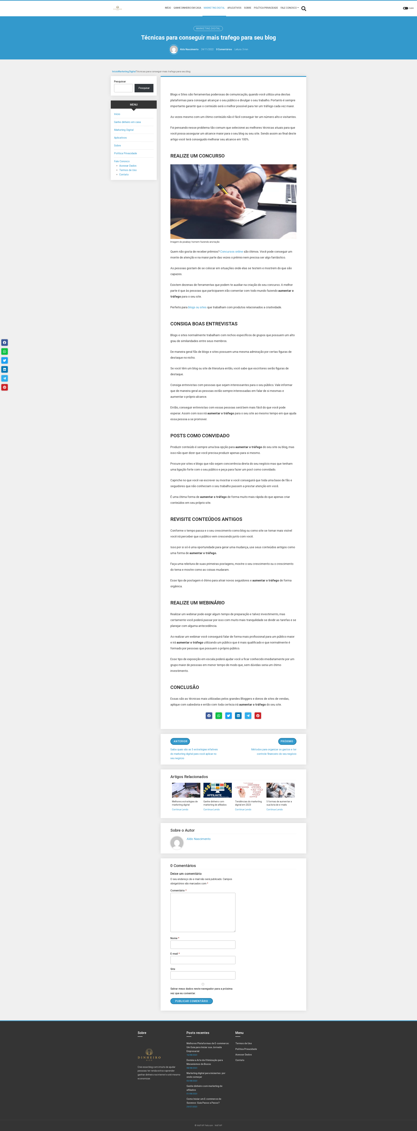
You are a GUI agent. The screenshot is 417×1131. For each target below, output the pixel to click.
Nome (174, 938)
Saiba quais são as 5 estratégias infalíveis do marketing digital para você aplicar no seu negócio (194, 754)
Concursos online (231, 251)
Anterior (180, 741)
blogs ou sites (197, 307)
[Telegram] (248, 715)
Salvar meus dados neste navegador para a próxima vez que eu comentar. (201, 991)
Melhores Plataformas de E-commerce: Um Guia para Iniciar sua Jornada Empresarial (208, 1047)
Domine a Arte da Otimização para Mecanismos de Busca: (205, 1062)
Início (115, 71)
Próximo (287, 741)
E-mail (175, 953)
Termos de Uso (128, 170)
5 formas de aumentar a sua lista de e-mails (279, 803)
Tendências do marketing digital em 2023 (248, 803)
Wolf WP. (218, 1125)
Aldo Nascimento (189, 49)
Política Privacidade (125, 153)
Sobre (117, 145)
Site (172, 969)
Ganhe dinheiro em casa (127, 122)
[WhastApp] (219, 715)
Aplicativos (120, 137)
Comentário (178, 890)
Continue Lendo (180, 809)
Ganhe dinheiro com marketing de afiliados (215, 803)
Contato (124, 174)
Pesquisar (120, 81)
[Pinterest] (258, 715)
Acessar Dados (128, 165)
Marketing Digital (208, 28)
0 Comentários (224, 49)
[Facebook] (209, 715)
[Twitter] (228, 715)
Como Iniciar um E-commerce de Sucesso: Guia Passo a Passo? (204, 1101)
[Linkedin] (238, 715)
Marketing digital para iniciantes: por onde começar (206, 1075)
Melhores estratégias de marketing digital (185, 803)
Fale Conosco (122, 161)
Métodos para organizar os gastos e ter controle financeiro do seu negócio (273, 751)
